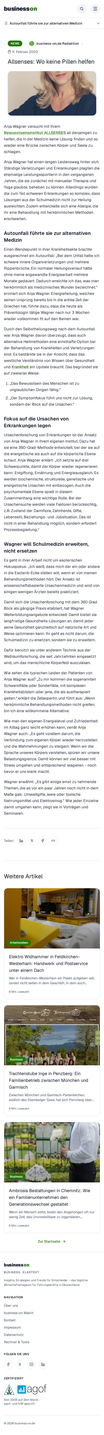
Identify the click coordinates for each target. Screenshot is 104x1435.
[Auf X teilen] (32, 840)
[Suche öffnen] (82, 9)
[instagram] (31, 1364)
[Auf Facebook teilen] (42, 840)
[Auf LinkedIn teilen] (21, 840)
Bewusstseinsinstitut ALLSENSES (35, 132)
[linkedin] (43, 1364)
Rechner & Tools (16, 1342)
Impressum (12, 1327)
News (15, 43)
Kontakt (9, 1320)
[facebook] (8, 1364)
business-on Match (18, 1313)
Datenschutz (14, 1334)
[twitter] (19, 1364)
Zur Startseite (49, 1241)
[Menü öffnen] (95, 9)
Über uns (11, 1305)
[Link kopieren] (53, 840)
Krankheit (20, 366)
